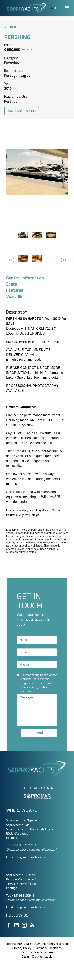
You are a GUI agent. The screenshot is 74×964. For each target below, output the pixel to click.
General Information (25, 278)
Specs (11, 284)
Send (39, 733)
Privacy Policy (21, 948)
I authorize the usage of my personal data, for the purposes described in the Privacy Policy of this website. (39, 683)
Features (14, 290)
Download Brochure (21, 111)
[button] (11, 260)
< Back (10, 27)
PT (57, 8)
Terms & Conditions (48, 948)
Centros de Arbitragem (37, 952)
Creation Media (42, 957)
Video (12, 296)
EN (51, 8)
